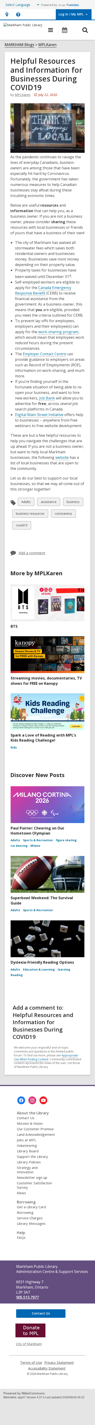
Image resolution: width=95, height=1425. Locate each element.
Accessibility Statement (46, 1368)
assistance (48, 502)
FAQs (21, 1237)
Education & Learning (39, 969)
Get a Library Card (31, 1207)
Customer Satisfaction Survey (34, 1185)
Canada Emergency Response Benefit (43, 290)
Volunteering (27, 1145)
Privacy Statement (59, 1362)
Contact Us (25, 1118)
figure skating (66, 840)
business (73, 502)
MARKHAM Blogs (19, 44)
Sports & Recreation (38, 840)
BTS (14, 626)
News (21, 1193)
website (62, 457)
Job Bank (47, 398)
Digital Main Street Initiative (39, 414)
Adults (26, 502)
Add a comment (32, 552)
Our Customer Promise (35, 1129)
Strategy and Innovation (27, 1169)
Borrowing (25, 1212)
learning (64, 969)
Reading (17, 975)
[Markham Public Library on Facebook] (21, 1100)
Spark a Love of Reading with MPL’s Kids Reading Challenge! (43, 738)
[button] (6, 14)
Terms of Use (31, 1362)
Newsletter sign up (32, 1177)
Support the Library (32, 1156)
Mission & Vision (30, 1123)
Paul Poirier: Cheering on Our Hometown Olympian (37, 831)
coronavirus (63, 514)
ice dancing (19, 846)
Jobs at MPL (26, 1140)
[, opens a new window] (30, 1336)
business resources (30, 514)
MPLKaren (47, 44)
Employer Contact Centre (44, 353)
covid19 (21, 526)
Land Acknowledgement (36, 1134)
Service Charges (30, 1218)
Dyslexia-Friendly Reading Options (42, 962)
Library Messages (31, 1223)
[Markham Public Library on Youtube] (43, 1100)
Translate (72, 5)
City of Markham (29, 1343)
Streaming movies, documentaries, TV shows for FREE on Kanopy (46, 681)
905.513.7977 (27, 1297)
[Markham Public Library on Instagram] (32, 1100)
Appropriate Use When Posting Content (46, 1057)
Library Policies (29, 1162)
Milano (35, 846)
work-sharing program (58, 331)
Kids (14, 747)
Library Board (28, 1151)
